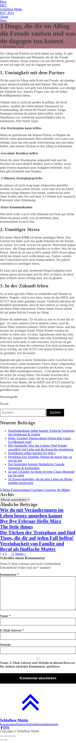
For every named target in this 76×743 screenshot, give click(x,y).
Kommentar (9, 574)
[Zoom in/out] (13, 736)
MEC (3, 5)
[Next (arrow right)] (5, 739)
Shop (3, 20)
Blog (3, 1)
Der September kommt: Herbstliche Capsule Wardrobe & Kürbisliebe (36, 466)
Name (5, 616)
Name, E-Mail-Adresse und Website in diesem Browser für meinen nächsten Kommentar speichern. (37, 664)
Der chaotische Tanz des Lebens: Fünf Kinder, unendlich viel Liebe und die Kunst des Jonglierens (40, 447)
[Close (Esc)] (1, 736)
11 (12, 554)
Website (5, 644)
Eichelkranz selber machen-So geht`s (31, 453)
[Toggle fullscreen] (9, 736)
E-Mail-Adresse (12, 630)
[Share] (5, 736)
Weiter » (20, 554)
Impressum (51, 724)
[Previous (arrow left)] (1, 739)
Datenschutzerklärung (30, 724)
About (4, 16)
